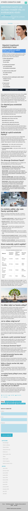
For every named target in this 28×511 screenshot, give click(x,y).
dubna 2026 (5, 477)
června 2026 (5, 472)
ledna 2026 (5, 484)
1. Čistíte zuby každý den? (7, 58)
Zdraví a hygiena (6, 461)
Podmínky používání (10, 504)
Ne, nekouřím (6, 84)
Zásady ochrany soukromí (20, 504)
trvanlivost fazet (17, 401)
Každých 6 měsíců (7, 78)
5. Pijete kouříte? (6, 83)
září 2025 (5, 493)
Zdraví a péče (5, 458)
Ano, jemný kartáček (7, 66)
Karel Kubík (10, 23)
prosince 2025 (6, 486)
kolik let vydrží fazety (20, 403)
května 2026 (5, 475)
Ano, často (5, 74)
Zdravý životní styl (6, 449)
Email (2, 417)
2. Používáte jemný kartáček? (8, 64)
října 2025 (5, 491)
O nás (3, 504)
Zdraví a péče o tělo (7, 454)
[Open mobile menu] (26, 3)
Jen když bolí (6, 80)
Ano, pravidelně (6, 60)
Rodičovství (5, 451)
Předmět (3, 423)
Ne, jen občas (6, 62)
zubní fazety (4, 403)
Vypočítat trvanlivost (14, 89)
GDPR (12, 505)
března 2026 (5, 479)
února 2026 (5, 482)
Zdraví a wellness (6, 445)
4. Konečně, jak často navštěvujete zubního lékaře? (13, 77)
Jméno (2, 411)
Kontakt (15, 505)
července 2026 (6, 470)
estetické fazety (9, 401)
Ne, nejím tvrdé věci (7, 72)
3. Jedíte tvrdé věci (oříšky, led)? (9, 70)
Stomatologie (8, 15)
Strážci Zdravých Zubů (11, 2)
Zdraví (4, 456)
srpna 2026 (5, 468)
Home (2, 15)
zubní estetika (11, 403)
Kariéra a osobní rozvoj (7, 463)
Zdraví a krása (6, 447)
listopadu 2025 (6, 489)
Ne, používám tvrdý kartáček (9, 68)
